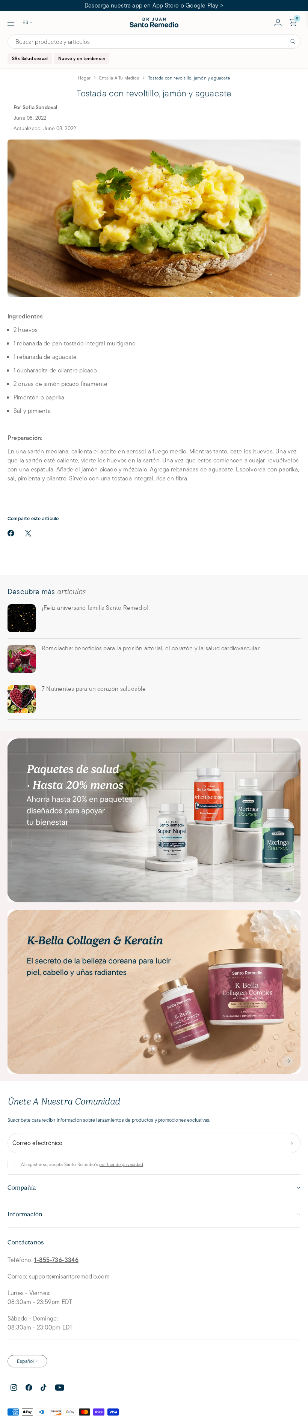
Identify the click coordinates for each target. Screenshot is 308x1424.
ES (25, 22)
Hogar (84, 77)
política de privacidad (121, 1164)
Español (25, 1361)
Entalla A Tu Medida (119, 77)
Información (25, 1214)
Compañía (22, 1187)
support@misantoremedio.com (69, 1276)
